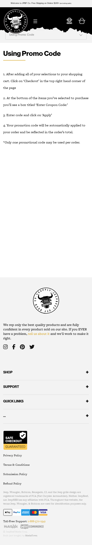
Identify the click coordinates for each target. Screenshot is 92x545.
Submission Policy (15, 474)
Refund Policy (12, 483)
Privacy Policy (12, 455)
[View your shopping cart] (82, 21)
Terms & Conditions (16, 465)
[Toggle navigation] (35, 20)
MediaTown (31, 535)
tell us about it (39, 333)
